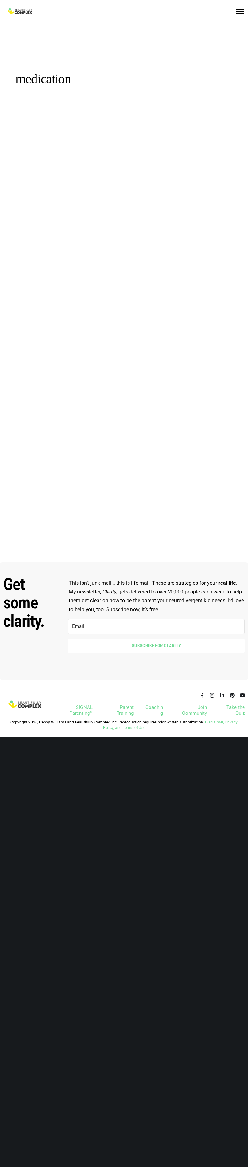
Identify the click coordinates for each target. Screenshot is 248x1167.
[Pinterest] (232, 695)
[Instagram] (212, 695)
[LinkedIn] (222, 695)
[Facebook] (202, 695)
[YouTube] (242, 695)
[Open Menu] (240, 11)
